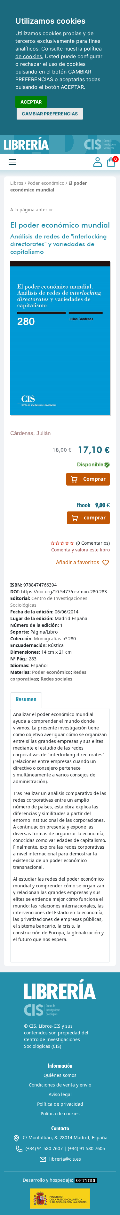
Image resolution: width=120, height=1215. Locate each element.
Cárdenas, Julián (30, 433)
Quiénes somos (60, 1075)
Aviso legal (60, 1094)
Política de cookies (60, 1113)
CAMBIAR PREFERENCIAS (50, 113)
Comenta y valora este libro (80, 550)
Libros (16, 183)
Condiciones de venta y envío (60, 1085)
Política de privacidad (60, 1104)
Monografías (47, 638)
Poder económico (46, 183)
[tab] (26, 700)
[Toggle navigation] (12, 162)
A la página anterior (31, 209)
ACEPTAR (31, 102)
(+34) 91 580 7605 (86, 1148)
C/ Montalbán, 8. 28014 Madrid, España (65, 1137)
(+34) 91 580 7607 (44, 1148)
